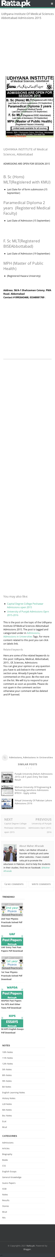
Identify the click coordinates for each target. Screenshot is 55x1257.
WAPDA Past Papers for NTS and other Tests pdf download (11, 1004)
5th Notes (7, 1069)
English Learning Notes (13, 1092)
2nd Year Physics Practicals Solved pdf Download (11, 922)
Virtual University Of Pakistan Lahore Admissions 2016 (33, 802)
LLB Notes (7, 1104)
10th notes (7, 1052)
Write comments (41, 884)
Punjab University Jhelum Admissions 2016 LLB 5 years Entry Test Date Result (34, 776)
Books (5, 1160)
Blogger (27, 1249)
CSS (4, 1165)
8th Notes (7, 1075)
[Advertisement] (27, 49)
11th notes (7, 1057)
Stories (5, 1206)
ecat (4, 1121)
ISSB (4, 1188)
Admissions (33, 633)
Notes (5, 1194)
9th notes (7, 1081)
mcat (4, 1127)
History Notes (8, 1098)
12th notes (7, 1063)
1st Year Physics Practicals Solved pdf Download (11, 976)
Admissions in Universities (17, 636)
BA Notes (6, 1086)
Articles (6, 1148)
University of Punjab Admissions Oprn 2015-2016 (39, 828)
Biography (7, 1154)
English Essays (9, 1171)
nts (4, 1217)
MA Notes (7, 1109)
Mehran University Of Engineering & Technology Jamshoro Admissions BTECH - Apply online (33, 790)
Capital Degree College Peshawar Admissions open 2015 (15, 828)
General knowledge (11, 1177)
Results (5, 1200)
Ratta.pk (31, 1245)
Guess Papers (9, 1183)
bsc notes (7, 1115)
